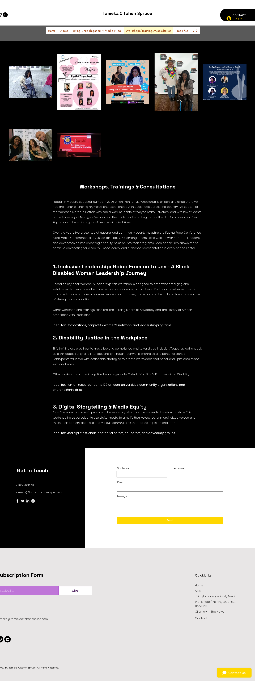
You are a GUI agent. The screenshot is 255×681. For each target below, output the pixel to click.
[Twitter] (22, 501)
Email (120, 482)
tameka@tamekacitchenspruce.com (40, 492)
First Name (123, 468)
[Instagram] (33, 501)
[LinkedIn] (28, 501)
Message (122, 496)
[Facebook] (17, 501)
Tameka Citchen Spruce (127, 13)
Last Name (178, 468)
